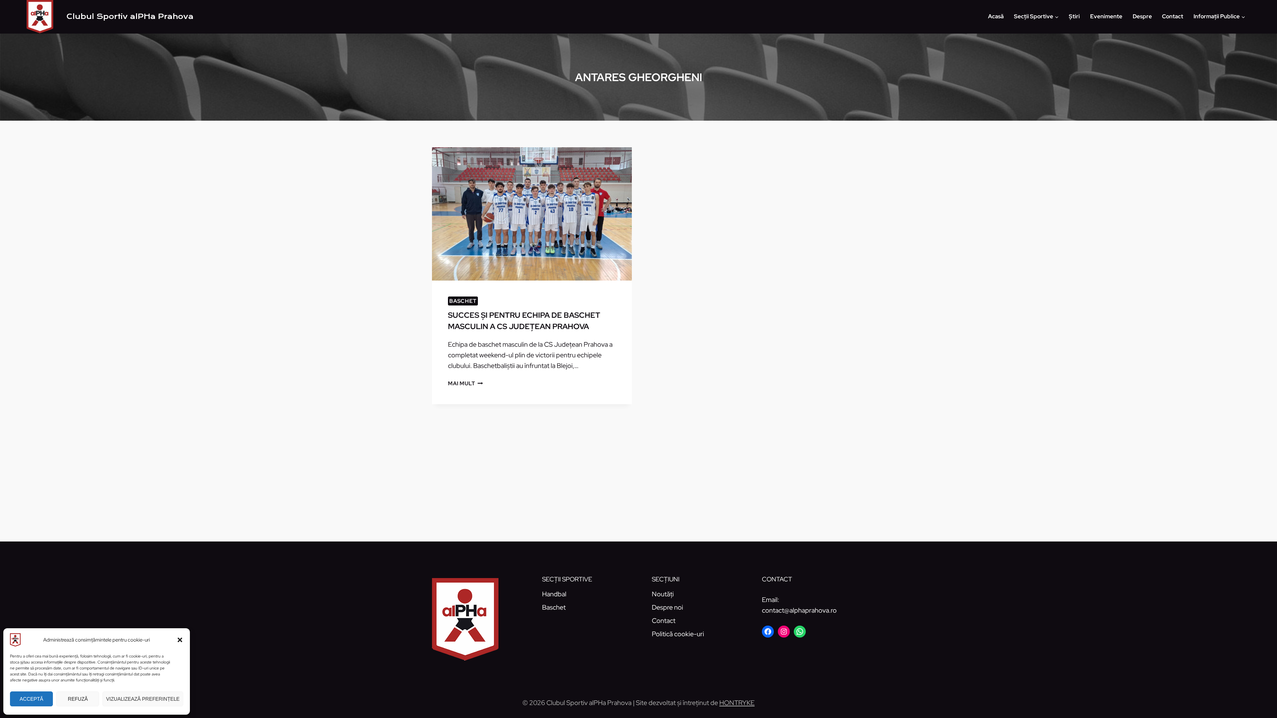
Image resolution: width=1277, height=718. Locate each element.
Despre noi (667, 607)
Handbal (554, 594)
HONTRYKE (737, 702)
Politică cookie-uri (678, 634)
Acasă (996, 16)
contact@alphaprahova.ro (799, 610)
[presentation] (532, 214)
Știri (1074, 16)
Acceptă (31, 699)
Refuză (78, 699)
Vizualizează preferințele (143, 699)
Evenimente (1106, 16)
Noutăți (663, 594)
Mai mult (465, 383)
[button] (180, 640)
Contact (1172, 16)
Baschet (463, 301)
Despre (1142, 16)
